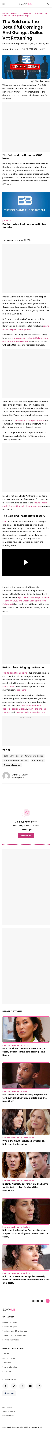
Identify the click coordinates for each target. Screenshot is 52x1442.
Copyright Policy (8, 1415)
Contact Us (7, 1371)
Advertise (6, 1362)
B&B (4, 521)
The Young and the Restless (14, 1331)
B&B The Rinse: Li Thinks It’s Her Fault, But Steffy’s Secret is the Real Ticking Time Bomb (24, 1052)
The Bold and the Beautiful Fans (30, 712)
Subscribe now (26, 835)
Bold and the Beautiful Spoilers (16, 1227)
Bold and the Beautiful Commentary (18, 1138)
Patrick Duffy (37, 760)
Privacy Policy (7, 1407)
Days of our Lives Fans (31, 705)
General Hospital (9, 1326)
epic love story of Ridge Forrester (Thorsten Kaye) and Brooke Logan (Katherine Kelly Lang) (26, 601)
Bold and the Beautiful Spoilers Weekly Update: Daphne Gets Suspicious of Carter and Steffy (25, 1279)
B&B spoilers (8, 686)
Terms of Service (8, 1411)
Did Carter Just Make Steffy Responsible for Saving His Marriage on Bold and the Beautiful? (24, 1098)
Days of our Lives (9, 1322)
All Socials (9, 1393)
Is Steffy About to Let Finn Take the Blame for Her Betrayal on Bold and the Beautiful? (25, 1187)
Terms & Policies (9, 1367)
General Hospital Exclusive (14, 709)
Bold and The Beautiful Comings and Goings (23, 756)
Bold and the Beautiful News (14, 1091)
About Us (6, 1353)
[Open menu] (3, 3)
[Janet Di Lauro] (7, 776)
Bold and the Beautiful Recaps (15, 1045)
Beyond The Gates (10, 1340)
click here (21, 690)
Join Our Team (8, 1358)
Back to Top (38, 1300)
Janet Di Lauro (12, 49)
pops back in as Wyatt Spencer (30, 420)
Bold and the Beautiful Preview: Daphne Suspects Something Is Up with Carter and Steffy (25, 1233)
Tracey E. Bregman (12, 765)
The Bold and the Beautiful (14, 673)
